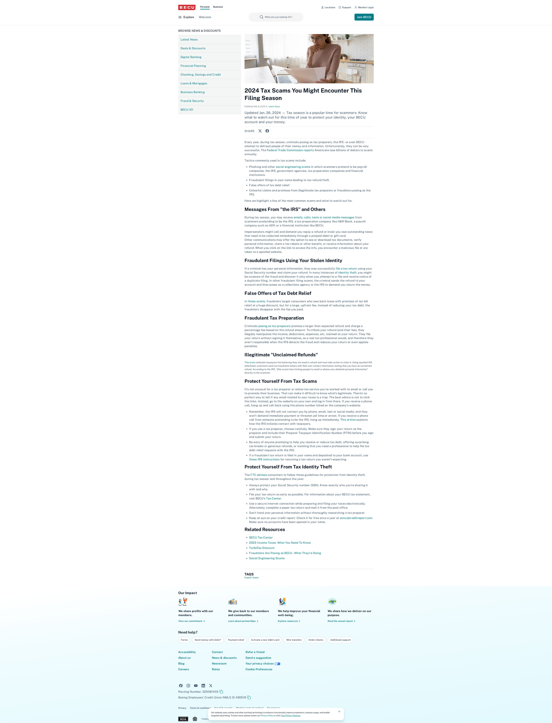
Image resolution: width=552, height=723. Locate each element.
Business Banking (193, 92)
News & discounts (224, 657)
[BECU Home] (186, 7)
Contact (217, 652)
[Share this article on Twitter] (259, 131)
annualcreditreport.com (356, 518)
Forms (184, 640)
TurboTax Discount (262, 548)
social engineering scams (293, 167)
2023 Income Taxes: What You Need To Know (280, 542)
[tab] (205, 7)
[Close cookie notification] (339, 711)
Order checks (315, 640)
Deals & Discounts (193, 48)
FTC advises (258, 475)
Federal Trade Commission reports (290, 150)
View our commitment (190, 621)
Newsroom (219, 663)
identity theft (347, 272)
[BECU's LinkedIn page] (203, 685)
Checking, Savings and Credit (201, 74)
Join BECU (364, 17)
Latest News (189, 39)
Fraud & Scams (251, 578)
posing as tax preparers (274, 326)
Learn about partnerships (242, 621)
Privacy (182, 708)
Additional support (340, 640)
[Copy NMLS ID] (249, 697)
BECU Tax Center (261, 537)
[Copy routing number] (221, 691)
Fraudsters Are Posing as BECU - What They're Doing (285, 553)
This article (348, 419)
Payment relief (236, 640)
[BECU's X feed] (210, 685)
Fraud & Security (192, 101)
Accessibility (187, 652)
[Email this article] (273, 130)
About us (184, 657)
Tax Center (273, 498)
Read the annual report (340, 621)
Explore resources (288, 621)
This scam (250, 362)
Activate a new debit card (265, 640)
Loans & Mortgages (194, 83)
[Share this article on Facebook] (266, 131)
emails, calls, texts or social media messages (324, 217)
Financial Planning (193, 66)
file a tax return (346, 268)
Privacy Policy (267, 715)
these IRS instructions (264, 459)
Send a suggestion (258, 657)
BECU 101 (187, 109)
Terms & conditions (200, 708)
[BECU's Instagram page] (188, 685)
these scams (256, 301)
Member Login (366, 7)
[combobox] (276, 17)
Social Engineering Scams (267, 558)
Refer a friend (255, 652)
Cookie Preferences (259, 669)
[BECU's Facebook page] (180, 685)
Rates (216, 669)
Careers (183, 669)
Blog (181, 663)
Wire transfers (294, 640)
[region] (276, 640)
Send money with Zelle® (208, 640)
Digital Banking (191, 57)
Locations (330, 7)
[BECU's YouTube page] (195, 685)
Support (346, 7)
